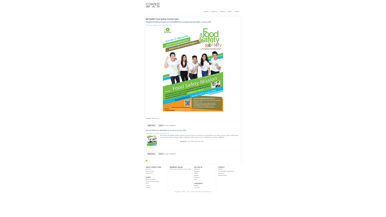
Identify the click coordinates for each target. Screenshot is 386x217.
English (196, 185)
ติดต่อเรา (220, 169)
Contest (205, 11)
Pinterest (196, 177)
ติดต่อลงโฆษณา (222, 175)
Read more (152, 125)
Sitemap (148, 187)
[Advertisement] (203, 4)
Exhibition (214, 11)
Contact (236, 11)
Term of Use (149, 173)
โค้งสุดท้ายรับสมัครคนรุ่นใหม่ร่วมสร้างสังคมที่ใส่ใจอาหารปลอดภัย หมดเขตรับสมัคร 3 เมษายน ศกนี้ (178, 22)
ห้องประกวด (155, 118)
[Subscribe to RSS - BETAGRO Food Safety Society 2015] (146, 161)
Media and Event (151, 179)
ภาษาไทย (197, 187)
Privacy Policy (150, 171)
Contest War (153, 4)
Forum (230, 11)
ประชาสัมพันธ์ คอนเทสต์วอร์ (226, 171)
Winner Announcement (152, 181)
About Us (148, 169)
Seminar (222, 11)
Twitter (196, 173)
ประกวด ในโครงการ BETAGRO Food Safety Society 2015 (166, 130)
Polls (147, 183)
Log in (161, 125)
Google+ (196, 175)
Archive (148, 185)
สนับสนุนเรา (221, 173)
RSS (195, 179)
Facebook (197, 169)
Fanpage (196, 171)
